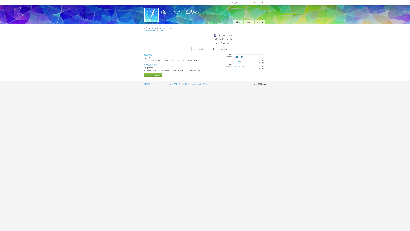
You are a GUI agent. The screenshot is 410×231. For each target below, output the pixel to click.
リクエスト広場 (195, 84)
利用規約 (147, 84)
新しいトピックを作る (153, 75)
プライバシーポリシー (159, 84)
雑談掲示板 (149, 55)
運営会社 (205, 84)
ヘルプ (170, 84)
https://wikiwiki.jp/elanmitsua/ (153, 30)
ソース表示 (221, 43)
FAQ (175, 84)
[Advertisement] (250, 40)
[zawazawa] (153, 2)
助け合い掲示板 (184, 84)
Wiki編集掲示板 (150, 64)
